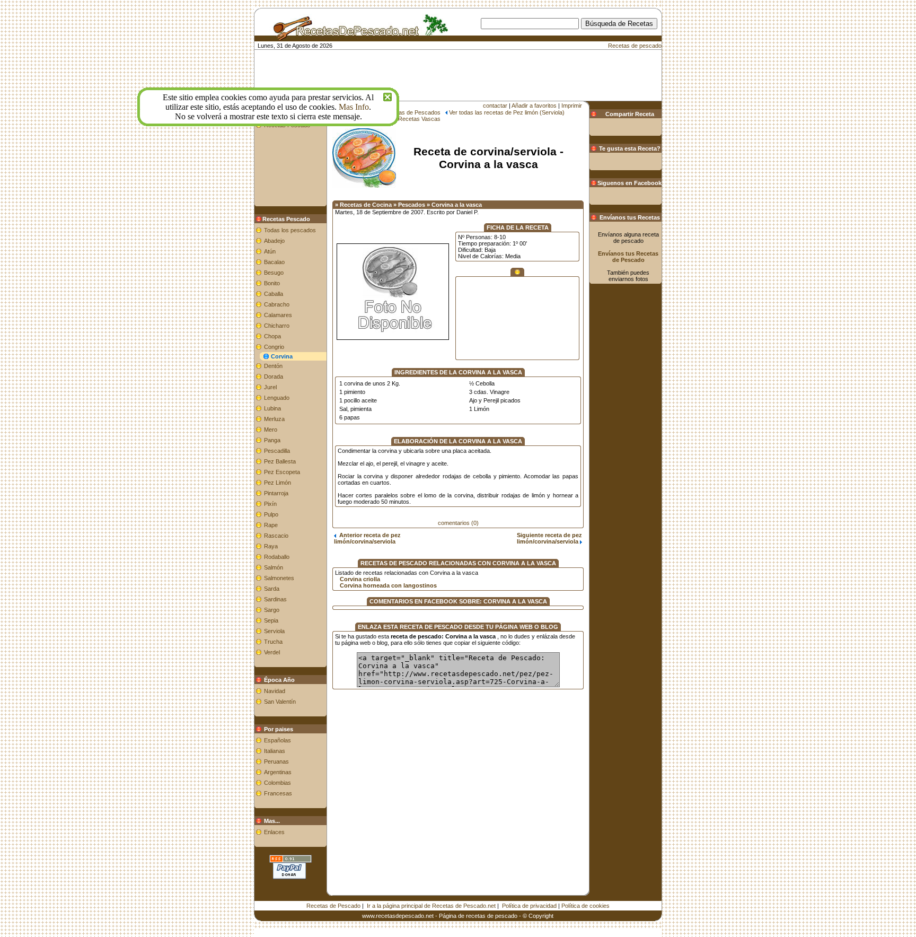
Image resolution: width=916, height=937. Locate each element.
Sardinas (275, 599)
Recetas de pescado (635, 45)
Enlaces (274, 832)
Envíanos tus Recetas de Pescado (628, 256)
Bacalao (274, 262)
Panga (272, 440)
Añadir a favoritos (534, 105)
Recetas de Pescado (333, 906)
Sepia (271, 620)
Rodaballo (276, 557)
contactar (495, 105)
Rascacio (276, 535)
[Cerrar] (387, 95)
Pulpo (271, 514)
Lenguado (276, 398)
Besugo (274, 272)
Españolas (277, 740)
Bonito (272, 283)
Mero (270, 429)
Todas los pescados (290, 230)
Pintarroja (276, 493)
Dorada (273, 376)
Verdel (272, 652)
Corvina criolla (360, 579)
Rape (271, 525)
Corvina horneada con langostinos (388, 585)
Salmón (273, 567)
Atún (270, 251)
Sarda (271, 588)
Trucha (273, 641)
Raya (271, 546)
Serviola (274, 631)
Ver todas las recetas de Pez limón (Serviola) (507, 112)
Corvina (282, 356)
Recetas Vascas (419, 119)
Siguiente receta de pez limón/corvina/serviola (549, 538)
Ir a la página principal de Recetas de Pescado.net (431, 906)
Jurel (270, 387)
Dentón (273, 366)
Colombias (277, 783)
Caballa (273, 294)
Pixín (270, 504)
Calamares (278, 315)
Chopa (272, 336)
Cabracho (276, 304)
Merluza (274, 419)
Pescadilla (277, 451)
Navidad (274, 691)
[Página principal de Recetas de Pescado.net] (356, 36)
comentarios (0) (458, 523)
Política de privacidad (529, 906)
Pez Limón (277, 482)
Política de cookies (585, 906)
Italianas (274, 751)
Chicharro (276, 325)
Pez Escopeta (282, 472)
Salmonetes (279, 578)
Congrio (274, 347)
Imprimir (571, 105)
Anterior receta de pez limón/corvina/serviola (367, 538)
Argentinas (278, 772)
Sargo (271, 610)
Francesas (278, 793)
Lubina (272, 408)
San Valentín (280, 701)
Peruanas (276, 761)
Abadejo (274, 241)
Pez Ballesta (280, 461)
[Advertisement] (471, 45)
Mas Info (354, 106)
